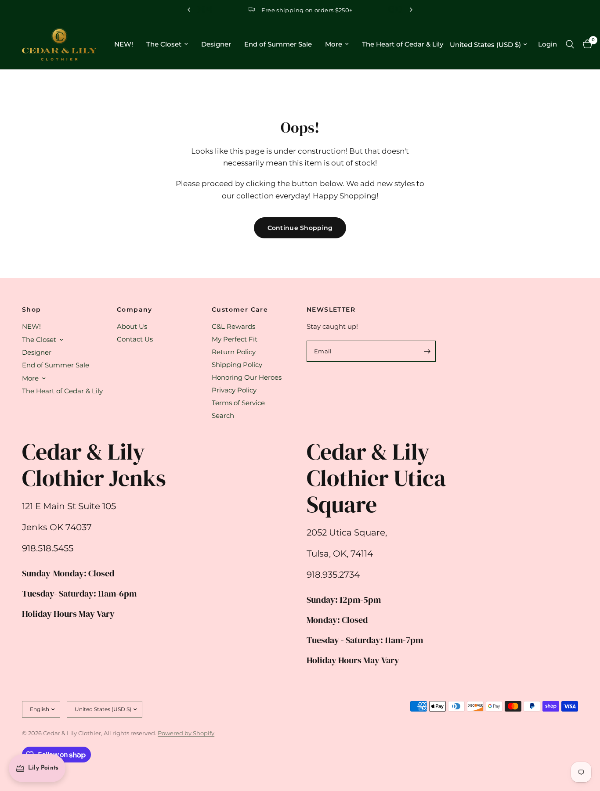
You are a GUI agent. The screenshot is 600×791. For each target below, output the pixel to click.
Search (223, 415)
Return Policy (234, 352)
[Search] (569, 44)
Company (134, 309)
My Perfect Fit (234, 339)
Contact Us (135, 339)
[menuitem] (124, 44)
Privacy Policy (234, 390)
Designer (216, 44)
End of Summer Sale (278, 44)
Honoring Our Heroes (247, 377)
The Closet (163, 44)
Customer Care (240, 309)
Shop (31, 309)
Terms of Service (238, 403)
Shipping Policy (237, 364)
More (333, 44)
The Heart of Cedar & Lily (402, 44)
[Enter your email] (427, 351)
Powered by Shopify (186, 733)
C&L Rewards (233, 326)
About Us (132, 326)
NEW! (123, 44)
